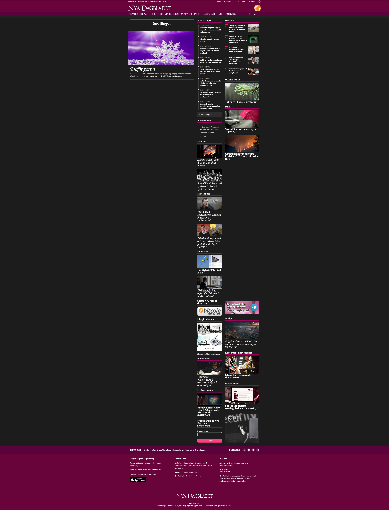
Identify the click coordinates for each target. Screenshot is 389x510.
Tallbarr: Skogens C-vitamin (241, 102)
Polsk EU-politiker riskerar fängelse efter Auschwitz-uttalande (210, 51)
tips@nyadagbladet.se (168, 450)
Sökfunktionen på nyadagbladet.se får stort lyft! (242, 407)
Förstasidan (133, 14)
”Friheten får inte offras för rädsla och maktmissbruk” (208, 293)
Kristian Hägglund (214, 354)
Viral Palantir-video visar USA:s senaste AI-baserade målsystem (208, 411)
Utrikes (168, 14)
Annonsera (228, 2)
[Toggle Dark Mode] (258, 1)
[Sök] (250, 14)
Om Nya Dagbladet (241, 2)
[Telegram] (253, 450)
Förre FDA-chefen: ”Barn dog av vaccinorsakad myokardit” (210, 95)
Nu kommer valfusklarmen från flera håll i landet (236, 49)
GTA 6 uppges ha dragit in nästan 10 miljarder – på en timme (210, 72)
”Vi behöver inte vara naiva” (209, 271)
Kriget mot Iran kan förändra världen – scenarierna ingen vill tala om (241, 344)
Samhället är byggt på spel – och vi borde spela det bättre (209, 186)
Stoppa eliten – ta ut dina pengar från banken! (208, 162)
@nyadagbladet (201, 450)
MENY (255, 14)
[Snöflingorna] (161, 48)
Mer (220, 14)
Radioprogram (209, 14)
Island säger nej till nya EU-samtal (210, 40)
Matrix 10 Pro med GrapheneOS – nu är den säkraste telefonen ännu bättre (238, 39)
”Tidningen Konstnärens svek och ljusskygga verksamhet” (209, 216)
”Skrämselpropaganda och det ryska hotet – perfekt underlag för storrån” (209, 242)
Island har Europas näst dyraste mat (238, 376)
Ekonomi (176, 14)
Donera (219, 2)
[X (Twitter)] (244, 450)
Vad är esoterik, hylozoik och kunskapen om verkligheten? (211, 61)
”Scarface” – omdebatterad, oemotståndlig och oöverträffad (207, 381)
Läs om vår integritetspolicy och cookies (217, 506)
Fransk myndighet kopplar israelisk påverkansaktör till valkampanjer (210, 30)
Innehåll (143, 14)
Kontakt (252, 2)
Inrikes (153, 14)
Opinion (196, 14)
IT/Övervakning (186, 14)
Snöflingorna (142, 69)
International (231, 14)
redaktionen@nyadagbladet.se (186, 472)
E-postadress (202, 431)
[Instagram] (257, 450)
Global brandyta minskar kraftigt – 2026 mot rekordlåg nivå (242, 156)
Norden (160, 14)
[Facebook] (248, 450)
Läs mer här (156, 470)
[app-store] (138, 479)
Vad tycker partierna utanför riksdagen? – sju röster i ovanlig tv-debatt (211, 83)
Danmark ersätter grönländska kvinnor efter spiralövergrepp (210, 106)
